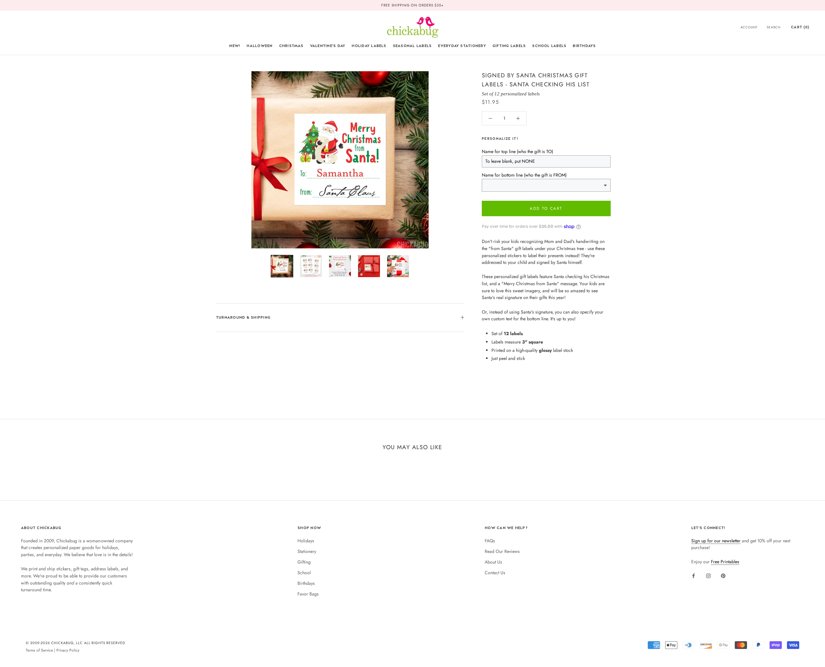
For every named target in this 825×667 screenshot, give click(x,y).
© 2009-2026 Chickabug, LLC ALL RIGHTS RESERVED (75, 642)
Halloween (259, 45)
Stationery (306, 551)
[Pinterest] (723, 575)
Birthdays (584, 45)
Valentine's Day (327, 45)
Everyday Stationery (462, 45)
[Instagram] (708, 575)
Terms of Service (39, 650)
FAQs (490, 540)
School (304, 572)
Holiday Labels (369, 45)
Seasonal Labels (412, 45)
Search (774, 27)
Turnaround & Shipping (243, 317)
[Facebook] (693, 575)
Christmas (291, 45)
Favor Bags (308, 594)
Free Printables (725, 561)
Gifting (304, 562)
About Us (493, 562)
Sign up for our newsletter (716, 540)
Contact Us (495, 572)
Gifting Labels (509, 45)
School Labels (549, 45)
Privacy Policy (67, 650)
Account (749, 27)
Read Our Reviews (502, 551)
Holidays (305, 540)
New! (234, 45)
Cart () (800, 27)
